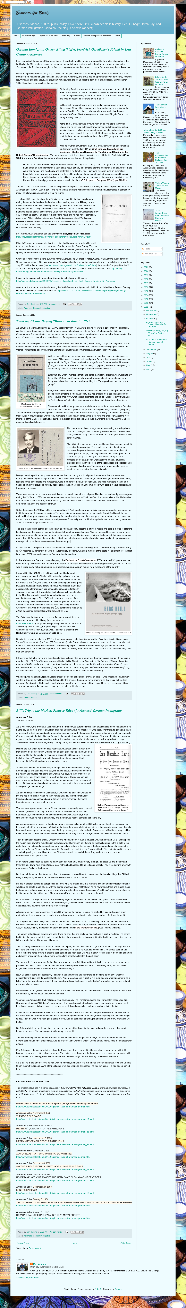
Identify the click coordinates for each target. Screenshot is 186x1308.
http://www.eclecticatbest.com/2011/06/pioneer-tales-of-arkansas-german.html (53, 1157)
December (151, 310)
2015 (146, 291)
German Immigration (41, 308)
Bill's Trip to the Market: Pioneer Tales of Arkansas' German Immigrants (69, 710)
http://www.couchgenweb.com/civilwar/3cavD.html (72, 265)
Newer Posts (23, 1243)
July (148, 357)
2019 (146, 275)
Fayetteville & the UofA (48, 36)
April (148, 369)
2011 (146, 307)
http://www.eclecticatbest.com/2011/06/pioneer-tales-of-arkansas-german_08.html (55, 1169)
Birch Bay (66, 36)
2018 (146, 279)
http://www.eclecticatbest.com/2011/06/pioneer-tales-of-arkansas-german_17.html (55, 1193)
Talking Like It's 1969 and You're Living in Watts (155, 131)
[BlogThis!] (72, 304)
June (148, 361)
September (151, 349)
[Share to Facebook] (78, 304)
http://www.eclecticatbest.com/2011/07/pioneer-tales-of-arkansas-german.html (53, 1205)
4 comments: (55, 304)
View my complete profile (27, 1277)
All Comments (150, 254)
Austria (77, 36)
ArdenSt (98, 1289)
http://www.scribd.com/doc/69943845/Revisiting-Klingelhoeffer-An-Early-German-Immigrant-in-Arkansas (65, 281)
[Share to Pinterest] (80, 304)
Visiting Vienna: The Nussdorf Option (162, 185)
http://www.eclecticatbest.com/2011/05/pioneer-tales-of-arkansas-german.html (53, 1106)
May (148, 365)
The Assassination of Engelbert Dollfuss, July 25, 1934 (161, 158)
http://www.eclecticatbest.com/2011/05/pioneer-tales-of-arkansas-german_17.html (55, 1119)
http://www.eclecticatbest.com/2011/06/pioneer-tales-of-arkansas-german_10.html (55, 1180)
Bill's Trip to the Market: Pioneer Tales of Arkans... (156, 342)
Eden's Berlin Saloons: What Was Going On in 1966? (162, 80)
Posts (147, 249)
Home (16, 36)
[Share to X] (75, 304)
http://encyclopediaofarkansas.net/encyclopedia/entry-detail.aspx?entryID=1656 (54, 237)
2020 (146, 271)
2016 (146, 287)
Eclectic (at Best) (32, 12)
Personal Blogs (28, 36)
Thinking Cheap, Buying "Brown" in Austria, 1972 (53, 321)
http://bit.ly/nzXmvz (25, 623)
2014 (146, 295)
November (151, 314)
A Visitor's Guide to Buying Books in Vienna (161, 53)
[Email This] (69, 304)
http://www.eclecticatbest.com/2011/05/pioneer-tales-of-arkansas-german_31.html (55, 1144)
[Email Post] (64, 304)
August (149, 353)
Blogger (118, 1289)
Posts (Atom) (35, 1248)
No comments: (56, 694)
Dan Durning (39, 1264)
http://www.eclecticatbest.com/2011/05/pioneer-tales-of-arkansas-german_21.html (55, 1131)
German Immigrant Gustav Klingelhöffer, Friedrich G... (156, 324)
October (150, 318)
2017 (146, 283)
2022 (146, 267)
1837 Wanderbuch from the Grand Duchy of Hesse (162, 215)
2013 (146, 299)
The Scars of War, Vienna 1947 (161, 107)
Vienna (34, 698)
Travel (117, 36)
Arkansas (28, 308)
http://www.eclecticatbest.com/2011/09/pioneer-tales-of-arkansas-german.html (53, 1218)
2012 (146, 303)
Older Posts (125, 1243)
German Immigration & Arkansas (97, 36)
